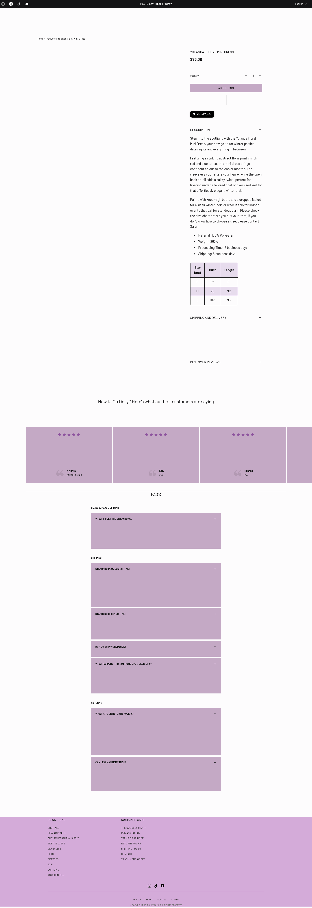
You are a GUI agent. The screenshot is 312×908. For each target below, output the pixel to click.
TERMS (149, 899)
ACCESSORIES (56, 874)
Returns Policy (131, 843)
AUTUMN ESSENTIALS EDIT (63, 838)
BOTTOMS (53, 869)
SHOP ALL (53, 827)
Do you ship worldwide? (110, 646)
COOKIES (161, 899)
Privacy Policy (130, 833)
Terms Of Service (132, 838)
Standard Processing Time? (112, 568)
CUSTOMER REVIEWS (205, 362)
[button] (226, 100)
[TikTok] (156, 886)
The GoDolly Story (133, 827)
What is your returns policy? (114, 713)
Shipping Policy (131, 848)
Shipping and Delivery (208, 317)
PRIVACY (137, 899)
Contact (126, 853)
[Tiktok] (19, 4)
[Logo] (156, 18)
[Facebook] (11, 4)
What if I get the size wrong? (113, 518)
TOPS (51, 864)
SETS (51, 853)
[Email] (27, 4)
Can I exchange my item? (110, 762)
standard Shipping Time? (110, 613)
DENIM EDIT (54, 848)
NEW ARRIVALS (56, 833)
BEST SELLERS (56, 843)
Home (40, 38)
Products (51, 38)
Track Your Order (133, 859)
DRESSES (53, 859)
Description (200, 130)
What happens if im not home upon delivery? (123, 663)
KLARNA (175, 899)
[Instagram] (149, 886)
